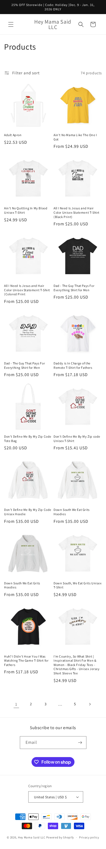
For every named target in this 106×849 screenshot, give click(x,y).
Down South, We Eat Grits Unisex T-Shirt (78, 585)
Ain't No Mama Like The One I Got (75, 137)
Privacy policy (89, 837)
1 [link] (16, 704)
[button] (11, 24)
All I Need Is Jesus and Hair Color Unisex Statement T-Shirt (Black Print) (76, 212)
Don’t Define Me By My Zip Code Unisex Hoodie (27, 512)
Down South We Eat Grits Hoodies (72, 512)
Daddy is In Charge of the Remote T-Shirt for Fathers (73, 365)
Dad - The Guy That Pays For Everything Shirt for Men (74, 288)
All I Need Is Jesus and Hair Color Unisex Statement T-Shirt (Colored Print (27, 290)
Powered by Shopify (60, 837)
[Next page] (90, 704)
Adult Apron (13, 135)
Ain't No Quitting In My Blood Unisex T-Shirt (25, 210)
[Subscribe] (80, 742)
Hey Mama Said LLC (31, 837)
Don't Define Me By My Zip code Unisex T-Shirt (77, 438)
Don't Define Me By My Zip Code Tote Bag (27, 438)
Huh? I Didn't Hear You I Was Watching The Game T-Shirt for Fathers (26, 660)
